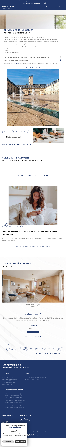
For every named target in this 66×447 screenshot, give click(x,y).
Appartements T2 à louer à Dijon (13, 404)
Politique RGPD (46, 431)
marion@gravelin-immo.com (9, 421)
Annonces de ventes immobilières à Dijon (36, 377)
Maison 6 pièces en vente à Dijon (13, 397)
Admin (35, 431)
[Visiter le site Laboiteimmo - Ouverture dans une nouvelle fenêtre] (33, 434)
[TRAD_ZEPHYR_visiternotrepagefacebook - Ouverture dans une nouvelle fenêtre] (21, 419)
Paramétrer (8, 441)
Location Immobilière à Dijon (32, 379)
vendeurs (53, 46)
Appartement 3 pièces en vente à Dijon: (15, 407)
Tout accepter (20, 441)
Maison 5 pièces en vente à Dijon (13, 395)
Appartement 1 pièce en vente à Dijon (15, 400)
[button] (3, 344)
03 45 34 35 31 (5, 419)
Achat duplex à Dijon (7, 384)
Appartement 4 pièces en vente (13, 402)
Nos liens (40, 431)
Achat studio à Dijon (7, 380)
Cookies (52, 431)
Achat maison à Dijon (7, 377)
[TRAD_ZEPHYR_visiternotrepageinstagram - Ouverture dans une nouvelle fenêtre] (26, 419)
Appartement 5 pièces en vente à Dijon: (15, 405)
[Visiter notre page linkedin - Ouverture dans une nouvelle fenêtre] (30, 419)
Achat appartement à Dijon (9, 379)
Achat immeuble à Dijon (8, 382)
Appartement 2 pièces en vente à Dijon (15, 399)
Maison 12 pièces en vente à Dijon (13, 394)
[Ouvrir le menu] (63, 7)
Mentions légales (29, 431)
